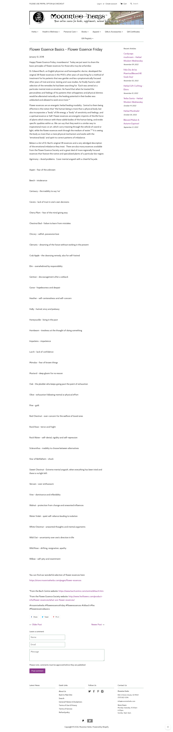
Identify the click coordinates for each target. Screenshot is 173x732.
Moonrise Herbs (85, 727)
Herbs (34, 31)
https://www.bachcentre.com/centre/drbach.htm (81, 591)
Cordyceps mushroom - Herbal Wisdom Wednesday (133, 57)
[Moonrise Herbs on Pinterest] (98, 692)
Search (61, 698)
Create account (111, 3)
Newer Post (96, 624)
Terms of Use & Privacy (68, 705)
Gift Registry (86, 38)
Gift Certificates (133, 31)
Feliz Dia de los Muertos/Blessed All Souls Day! (132, 73)
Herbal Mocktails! (131, 111)
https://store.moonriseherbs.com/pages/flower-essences (55, 580)
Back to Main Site (65, 695)
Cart (125, 3)
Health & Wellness (50, 31)
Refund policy (64, 712)
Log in (99, 3)
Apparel (96, 31)
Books (84, 31)
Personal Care (70, 31)
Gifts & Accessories (113, 31)
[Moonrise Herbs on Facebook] (94, 692)
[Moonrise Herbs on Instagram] (102, 692)
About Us (62, 691)
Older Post (37, 624)
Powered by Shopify (101, 727)
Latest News (34, 685)
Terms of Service (65, 709)
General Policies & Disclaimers (70, 702)
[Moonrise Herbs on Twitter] (89, 692)
